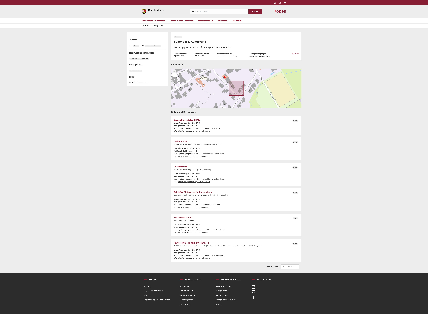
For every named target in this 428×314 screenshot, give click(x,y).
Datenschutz (185, 304)
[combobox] (219, 11)
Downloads (222, 20)
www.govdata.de (222, 291)
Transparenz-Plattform (153, 20)
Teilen (296, 54)
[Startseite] (153, 11)
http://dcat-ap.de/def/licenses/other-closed (208, 154)
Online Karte (180, 141)
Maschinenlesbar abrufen (139, 82)
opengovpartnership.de (226, 300)
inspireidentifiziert (135, 71)
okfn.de (219, 304)
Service (152, 279)
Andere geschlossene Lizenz (259, 56)
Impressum (184, 286)
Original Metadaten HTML (187, 120)
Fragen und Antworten (153, 291)
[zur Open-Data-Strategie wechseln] (280, 11)
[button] (174, 71)
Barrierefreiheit (186, 291)
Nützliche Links (193, 279)
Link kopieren (292, 266)
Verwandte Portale (231, 279)
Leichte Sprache (186, 300)
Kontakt (237, 20)
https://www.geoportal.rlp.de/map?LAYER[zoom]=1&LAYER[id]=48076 (203, 182)
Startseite (145, 26)
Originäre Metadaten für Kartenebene (193, 192)
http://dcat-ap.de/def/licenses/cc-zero (206, 128)
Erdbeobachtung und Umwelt (139, 59)
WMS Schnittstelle (183, 217)
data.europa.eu (222, 295)
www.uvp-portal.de (223, 286)
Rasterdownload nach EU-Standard (191, 243)
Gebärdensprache (187, 295)
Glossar (147, 295)
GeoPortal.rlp (180, 167)
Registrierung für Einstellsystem (157, 300)
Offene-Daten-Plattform (182, 20)
